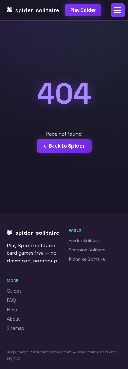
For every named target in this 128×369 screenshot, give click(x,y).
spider (37, 10)
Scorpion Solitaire (87, 250)
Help (12, 309)
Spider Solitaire (85, 240)
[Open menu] (118, 10)
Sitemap (15, 328)
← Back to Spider (64, 146)
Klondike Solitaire (87, 259)
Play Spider (83, 10)
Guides (14, 291)
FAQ (11, 300)
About (13, 319)
